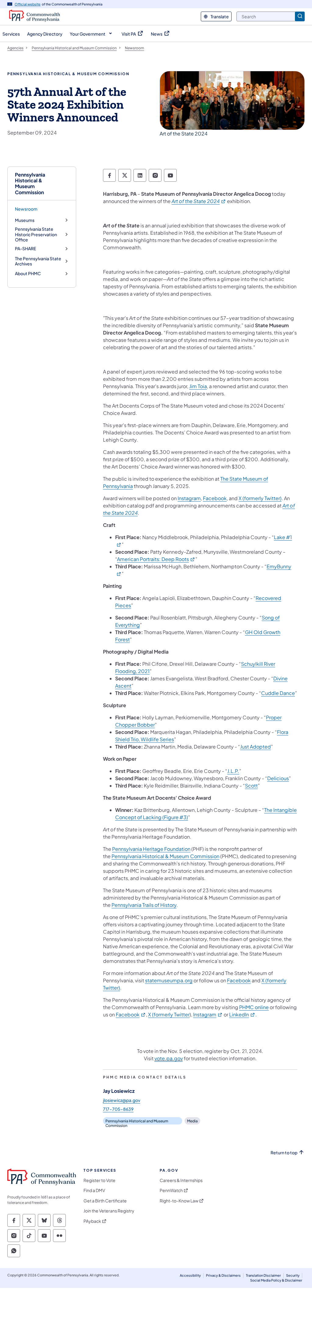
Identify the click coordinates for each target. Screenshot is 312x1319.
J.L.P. (233, 771)
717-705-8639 (118, 1109)
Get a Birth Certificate (105, 1200)
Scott (251, 785)
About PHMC (28, 273)
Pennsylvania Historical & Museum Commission (30, 183)
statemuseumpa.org (169, 980)
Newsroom (26, 209)
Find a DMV (94, 1190)
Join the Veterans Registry (108, 1210)
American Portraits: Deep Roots (156, 559)
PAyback (92, 1221)
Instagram (189, 498)
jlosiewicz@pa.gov (121, 1100)
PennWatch (171, 1190)
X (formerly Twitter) (260, 498)
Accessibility (190, 1275)
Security (293, 1275)
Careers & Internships (181, 1180)
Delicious (278, 778)
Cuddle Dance (278, 693)
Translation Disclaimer (263, 1275)
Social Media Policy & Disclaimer (276, 1280)
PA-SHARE (25, 248)
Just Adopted (255, 746)
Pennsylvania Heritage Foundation (151, 849)
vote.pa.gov (168, 1058)
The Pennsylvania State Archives (38, 261)
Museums (24, 220)
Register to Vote (99, 1180)
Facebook (215, 498)
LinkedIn (242, 1014)
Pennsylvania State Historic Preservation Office (36, 234)
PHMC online (254, 1007)
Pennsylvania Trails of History (144, 905)
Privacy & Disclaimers (223, 1275)
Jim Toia (198, 386)
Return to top (284, 1152)
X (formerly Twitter (169, 1014)
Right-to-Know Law (179, 1200)
